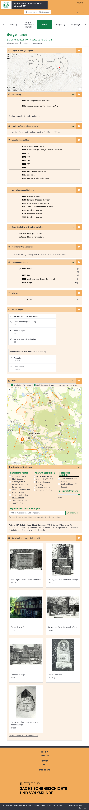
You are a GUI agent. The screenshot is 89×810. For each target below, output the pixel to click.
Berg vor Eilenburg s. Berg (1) (29, 24)
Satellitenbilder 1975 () (69, 485)
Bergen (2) (75, 24)
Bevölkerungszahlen (20, 140)
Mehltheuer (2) (30, 530)
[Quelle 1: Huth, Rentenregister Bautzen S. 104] (78, 268)
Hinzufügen (73, 513)
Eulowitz (48, 527)
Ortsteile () (43, 487)
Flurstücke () (44, 490)
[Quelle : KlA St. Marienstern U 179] (78, 275)
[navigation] (44, 24)
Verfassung (16, 94)
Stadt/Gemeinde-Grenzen (45, 385)
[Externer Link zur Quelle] (76, 283)
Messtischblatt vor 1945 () (19, 501)
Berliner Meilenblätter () (21, 491)
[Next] (85, 24)
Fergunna (16, 487)
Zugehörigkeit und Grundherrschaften (28, 227)
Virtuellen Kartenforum (52, 517)
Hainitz (76, 527)
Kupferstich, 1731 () (19, 477)
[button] (78, 269)
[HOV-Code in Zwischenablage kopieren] (31, 43)
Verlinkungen (17, 309)
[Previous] (3, 24)
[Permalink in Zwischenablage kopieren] (42, 316)
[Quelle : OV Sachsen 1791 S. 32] (78, 283)
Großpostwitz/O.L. (50, 106)
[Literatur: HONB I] (78, 299)
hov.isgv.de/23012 (32, 316)
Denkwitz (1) (24, 527)
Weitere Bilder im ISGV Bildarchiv (22, 736)
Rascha (42, 530)
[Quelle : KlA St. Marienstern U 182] (78, 279)
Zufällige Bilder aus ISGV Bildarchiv (26, 538)
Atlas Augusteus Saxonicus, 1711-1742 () (20, 484)
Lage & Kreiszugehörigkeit (22, 50)
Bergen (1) (60, 24)
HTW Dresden (18, 492)
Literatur (15, 293)
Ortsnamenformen (20, 262)
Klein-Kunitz (16, 530)
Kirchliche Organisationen (22, 247)
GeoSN (19, 503)
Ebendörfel (36, 527)
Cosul (13, 527)
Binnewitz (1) (66, 525)
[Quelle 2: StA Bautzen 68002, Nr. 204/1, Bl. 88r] (78, 271)
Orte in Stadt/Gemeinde (22, 385)
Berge (55, 525)
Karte (14, 380)
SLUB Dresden (18, 479)
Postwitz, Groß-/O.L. (41, 39)
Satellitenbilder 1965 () (69, 480)
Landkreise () (44, 476)
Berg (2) (13, 24)
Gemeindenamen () (43, 483)
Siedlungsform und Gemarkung (25, 126)
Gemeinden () (44, 479)
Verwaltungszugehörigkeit (23, 190)
